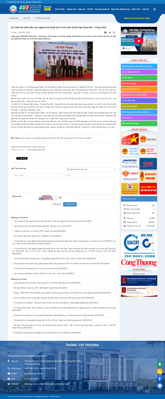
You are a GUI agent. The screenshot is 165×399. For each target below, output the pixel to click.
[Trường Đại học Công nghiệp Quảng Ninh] (9, 8)
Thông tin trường (82, 345)
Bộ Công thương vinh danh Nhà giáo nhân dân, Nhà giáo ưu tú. (38, 226)
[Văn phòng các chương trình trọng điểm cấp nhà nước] (130, 176)
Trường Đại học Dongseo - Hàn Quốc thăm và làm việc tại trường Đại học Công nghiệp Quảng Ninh (51, 303)
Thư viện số (127, 118)
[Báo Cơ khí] (148, 164)
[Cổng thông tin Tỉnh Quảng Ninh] (148, 176)
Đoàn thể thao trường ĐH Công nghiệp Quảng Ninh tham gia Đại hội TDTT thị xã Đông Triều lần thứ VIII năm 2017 (57, 264)
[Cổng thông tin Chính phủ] (130, 139)
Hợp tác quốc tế (102, 9)
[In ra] (110, 32)
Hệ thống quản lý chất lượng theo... (136, 112)
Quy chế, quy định (129, 106)
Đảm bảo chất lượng (120, 9)
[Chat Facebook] (160, 379)
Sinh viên (136, 9)
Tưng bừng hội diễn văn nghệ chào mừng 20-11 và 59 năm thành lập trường (42, 283)
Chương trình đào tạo (130, 89)
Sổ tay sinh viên (128, 100)
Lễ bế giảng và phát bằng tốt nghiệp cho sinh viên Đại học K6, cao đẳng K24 (42, 333)
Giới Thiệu (60, 9)
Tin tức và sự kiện (43, 18)
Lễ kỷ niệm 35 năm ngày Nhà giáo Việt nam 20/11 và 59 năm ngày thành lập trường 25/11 (48, 221)
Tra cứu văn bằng (129, 83)
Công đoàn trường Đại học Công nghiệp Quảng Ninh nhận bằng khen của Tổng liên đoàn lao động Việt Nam (54, 315)
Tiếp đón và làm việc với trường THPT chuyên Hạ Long (35, 231)
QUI (58, 396)
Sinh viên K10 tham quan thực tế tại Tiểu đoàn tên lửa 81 (35, 268)
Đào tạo (81, 9)
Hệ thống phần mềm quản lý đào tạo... (137, 66)
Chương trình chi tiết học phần (134, 95)
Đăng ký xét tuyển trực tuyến (137, 18)
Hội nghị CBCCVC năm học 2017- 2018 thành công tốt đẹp (35, 288)
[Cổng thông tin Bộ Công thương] (148, 139)
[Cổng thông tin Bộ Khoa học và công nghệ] (148, 151)
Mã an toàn (16, 196)
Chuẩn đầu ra (127, 78)
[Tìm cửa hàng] (160, 364)
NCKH (90, 9)
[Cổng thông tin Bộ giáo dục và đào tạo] (130, 151)
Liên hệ (145, 9)
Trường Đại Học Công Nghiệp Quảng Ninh (35, 396)
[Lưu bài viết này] (114, 32)
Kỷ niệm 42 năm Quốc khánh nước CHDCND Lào (33, 236)
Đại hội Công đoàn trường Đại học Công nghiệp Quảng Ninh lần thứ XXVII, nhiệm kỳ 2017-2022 (50, 258)
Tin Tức (27, 18)
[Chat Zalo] (160, 386)
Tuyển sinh (71, 9)
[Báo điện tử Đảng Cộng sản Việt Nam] (148, 189)
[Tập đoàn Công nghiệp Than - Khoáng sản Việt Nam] (130, 189)
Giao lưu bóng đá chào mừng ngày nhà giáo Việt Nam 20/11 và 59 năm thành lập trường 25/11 (49, 298)
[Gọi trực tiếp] (160, 371)
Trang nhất (13, 18)
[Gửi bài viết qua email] (105, 32)
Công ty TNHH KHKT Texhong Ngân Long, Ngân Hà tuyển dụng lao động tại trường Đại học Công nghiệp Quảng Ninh (57, 293)
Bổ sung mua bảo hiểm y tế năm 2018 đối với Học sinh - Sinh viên (39, 273)
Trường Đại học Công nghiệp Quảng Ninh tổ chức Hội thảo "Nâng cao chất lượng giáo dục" (48, 320)
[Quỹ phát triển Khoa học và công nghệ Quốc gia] (130, 164)
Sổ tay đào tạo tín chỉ (130, 72)
